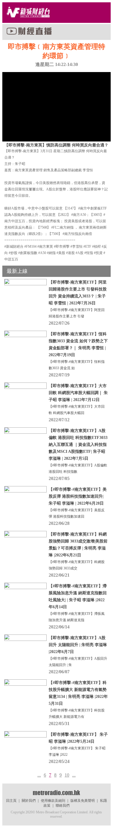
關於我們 (29, 801)
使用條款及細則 (53, 801)
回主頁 (11, 801)
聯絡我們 (63, 805)
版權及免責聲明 (82, 801)
